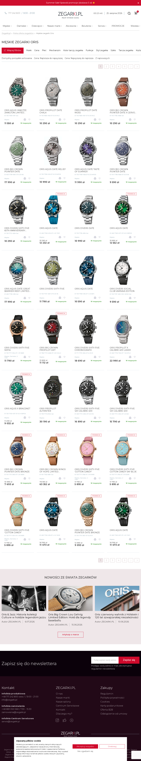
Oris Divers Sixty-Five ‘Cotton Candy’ (87, 470)
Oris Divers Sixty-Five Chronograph (87, 349)
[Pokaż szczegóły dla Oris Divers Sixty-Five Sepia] (18, 329)
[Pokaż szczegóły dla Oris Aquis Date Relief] (53, 150)
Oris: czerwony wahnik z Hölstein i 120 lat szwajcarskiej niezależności (117, 616)
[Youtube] (71, 720)
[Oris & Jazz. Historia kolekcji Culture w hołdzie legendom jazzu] (24, 598)
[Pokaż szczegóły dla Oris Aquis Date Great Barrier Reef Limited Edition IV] (18, 270)
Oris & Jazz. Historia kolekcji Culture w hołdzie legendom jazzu (24, 616)
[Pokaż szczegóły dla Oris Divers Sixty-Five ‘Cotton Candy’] (88, 450)
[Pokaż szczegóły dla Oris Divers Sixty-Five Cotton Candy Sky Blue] (123, 450)
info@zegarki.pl (9, 699)
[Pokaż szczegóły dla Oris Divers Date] (88, 209)
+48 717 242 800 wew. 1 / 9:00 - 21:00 (20, 696)
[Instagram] (57, 720)
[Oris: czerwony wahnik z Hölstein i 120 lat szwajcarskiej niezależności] (117, 598)
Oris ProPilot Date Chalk (51, 111)
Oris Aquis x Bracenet (17, 408)
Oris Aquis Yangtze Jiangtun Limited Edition (15, 111)
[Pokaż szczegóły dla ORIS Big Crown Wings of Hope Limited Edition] (53, 450)
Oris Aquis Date (49, 228)
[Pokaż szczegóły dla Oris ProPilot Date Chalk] (53, 91)
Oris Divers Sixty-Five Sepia (16, 349)
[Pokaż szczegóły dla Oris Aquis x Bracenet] (18, 390)
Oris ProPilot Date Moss (86, 111)
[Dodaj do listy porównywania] (25, 119)
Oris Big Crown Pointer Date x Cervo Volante (122, 111)
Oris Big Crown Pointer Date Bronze (17, 470)
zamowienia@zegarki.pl (14, 712)
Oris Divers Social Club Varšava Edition (122, 290)
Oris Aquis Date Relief (53, 169)
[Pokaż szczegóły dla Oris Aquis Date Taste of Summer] (88, 150)
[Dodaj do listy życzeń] (29, 119)
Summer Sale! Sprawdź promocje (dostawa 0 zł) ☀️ (70, 3)
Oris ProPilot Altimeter (48, 409)
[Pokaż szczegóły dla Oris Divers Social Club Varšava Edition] (123, 270)
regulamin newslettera (103, 668)
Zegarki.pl (6, 33)
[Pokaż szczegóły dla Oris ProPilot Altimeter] (53, 390)
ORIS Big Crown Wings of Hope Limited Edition (53, 470)
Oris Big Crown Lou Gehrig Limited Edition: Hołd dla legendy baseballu (69, 617)
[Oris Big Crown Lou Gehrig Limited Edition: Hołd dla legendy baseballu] (70, 598)
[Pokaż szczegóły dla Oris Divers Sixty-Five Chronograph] (88, 329)
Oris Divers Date (84, 228)
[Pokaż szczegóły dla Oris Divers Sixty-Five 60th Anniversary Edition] (18, 209)
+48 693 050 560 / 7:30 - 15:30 (16, 709)
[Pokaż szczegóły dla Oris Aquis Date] (53, 209)
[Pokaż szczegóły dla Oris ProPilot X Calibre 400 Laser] (123, 329)
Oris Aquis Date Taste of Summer (87, 170)
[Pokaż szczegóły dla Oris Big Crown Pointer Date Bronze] (18, 450)
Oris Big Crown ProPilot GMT (49, 349)
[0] (136, 13)
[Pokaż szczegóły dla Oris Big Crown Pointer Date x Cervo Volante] (123, 91)
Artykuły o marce (70, 634)
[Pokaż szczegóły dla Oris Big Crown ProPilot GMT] (53, 329)
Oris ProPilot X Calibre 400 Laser (120, 349)
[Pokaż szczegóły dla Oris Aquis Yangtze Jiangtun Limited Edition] (18, 91)
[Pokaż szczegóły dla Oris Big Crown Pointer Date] (18, 150)
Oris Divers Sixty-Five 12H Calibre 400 (87, 409)
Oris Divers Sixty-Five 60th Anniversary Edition (16, 229)
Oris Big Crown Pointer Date (13, 170)
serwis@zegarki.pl (11, 721)
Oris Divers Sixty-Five (52, 289)
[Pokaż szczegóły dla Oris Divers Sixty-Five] (53, 270)
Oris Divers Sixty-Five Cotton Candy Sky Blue (123, 470)
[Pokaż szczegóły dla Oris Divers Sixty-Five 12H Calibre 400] (88, 390)
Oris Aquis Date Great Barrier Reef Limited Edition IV (17, 290)
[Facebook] (64, 720)
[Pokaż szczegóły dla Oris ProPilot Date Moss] (88, 91)
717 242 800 (14, 13)
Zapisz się (129, 659)
